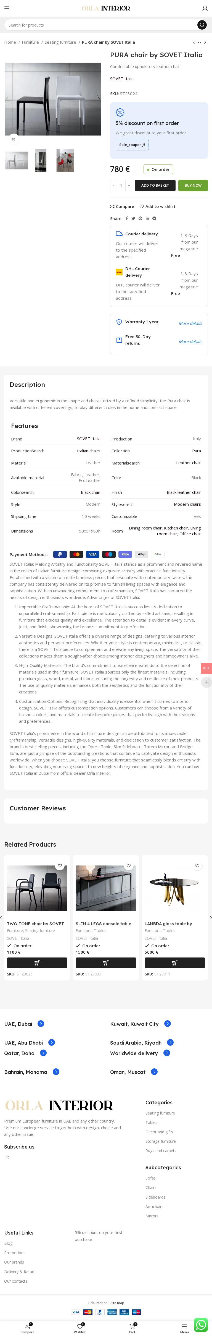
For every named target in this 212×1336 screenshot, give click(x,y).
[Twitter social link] (133, 218)
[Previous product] (194, 42)
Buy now (193, 185)
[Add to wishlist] (60, 865)
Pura (196, 450)
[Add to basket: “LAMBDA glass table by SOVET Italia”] (175, 962)
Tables (100, 930)
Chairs (151, 1187)
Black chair (90, 492)
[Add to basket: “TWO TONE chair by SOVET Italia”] (37, 962)
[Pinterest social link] (140, 218)
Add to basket (155, 185)
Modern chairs (187, 504)
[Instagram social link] (7, 1157)
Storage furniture (160, 1141)
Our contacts (15, 1281)
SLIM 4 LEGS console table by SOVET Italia (103, 926)
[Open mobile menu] (6, 8)
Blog (8, 1243)
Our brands (14, 1262)
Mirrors (151, 1215)
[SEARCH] (202, 25)
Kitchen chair (176, 528)
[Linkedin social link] (147, 218)
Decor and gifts (159, 1131)
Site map (117, 1303)
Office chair (190, 533)
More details (190, 341)
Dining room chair (145, 528)
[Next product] (205, 42)
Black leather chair (184, 492)
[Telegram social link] (154, 218)
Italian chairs (88, 450)
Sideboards (155, 1197)
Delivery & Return (20, 1271)
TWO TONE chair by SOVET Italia (35, 926)
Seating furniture (61, 42)
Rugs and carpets (160, 1150)
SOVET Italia (122, 78)
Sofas (150, 1178)
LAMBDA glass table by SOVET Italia (168, 926)
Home (10, 42)
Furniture (31, 42)
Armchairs (154, 1206)
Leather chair (188, 462)
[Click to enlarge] (13, 139)
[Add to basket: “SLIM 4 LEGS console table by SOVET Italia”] (106, 962)
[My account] (205, 8)
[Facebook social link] (127, 218)
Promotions (14, 1252)
